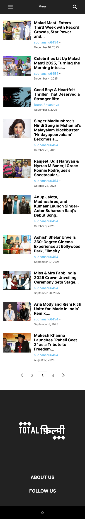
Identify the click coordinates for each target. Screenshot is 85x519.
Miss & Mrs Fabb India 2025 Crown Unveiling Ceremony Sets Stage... (56, 277)
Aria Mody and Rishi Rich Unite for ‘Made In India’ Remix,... (57, 309)
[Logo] (43, 463)
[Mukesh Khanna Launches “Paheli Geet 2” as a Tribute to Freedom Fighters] (17, 343)
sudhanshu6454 (46, 42)
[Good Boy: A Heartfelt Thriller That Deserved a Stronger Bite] (17, 97)
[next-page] (63, 376)
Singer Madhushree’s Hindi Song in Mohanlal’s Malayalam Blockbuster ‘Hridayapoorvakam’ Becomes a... (57, 130)
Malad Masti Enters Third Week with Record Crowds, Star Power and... (56, 29)
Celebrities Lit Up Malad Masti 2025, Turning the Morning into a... (57, 63)
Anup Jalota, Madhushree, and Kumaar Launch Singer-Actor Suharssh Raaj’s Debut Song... (56, 206)
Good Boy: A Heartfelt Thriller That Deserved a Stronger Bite (57, 94)
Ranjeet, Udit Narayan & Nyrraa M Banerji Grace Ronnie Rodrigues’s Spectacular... (56, 168)
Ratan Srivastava (46, 105)
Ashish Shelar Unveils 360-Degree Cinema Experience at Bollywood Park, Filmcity (57, 244)
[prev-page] (21, 376)
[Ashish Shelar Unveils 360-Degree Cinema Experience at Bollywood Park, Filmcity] (17, 245)
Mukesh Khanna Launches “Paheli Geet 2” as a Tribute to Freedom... (55, 342)
